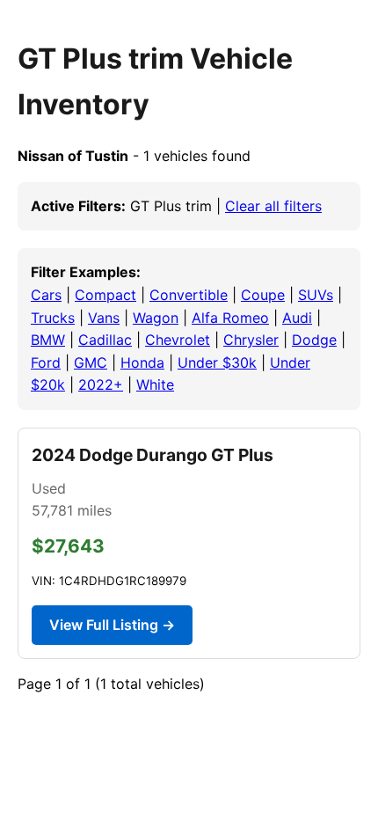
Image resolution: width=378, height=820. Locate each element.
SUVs (315, 295)
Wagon (155, 317)
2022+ (100, 384)
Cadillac (105, 339)
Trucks (53, 317)
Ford (46, 362)
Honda (142, 362)
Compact (105, 295)
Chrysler (251, 339)
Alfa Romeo (230, 317)
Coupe (263, 295)
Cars (46, 295)
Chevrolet (177, 339)
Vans (104, 317)
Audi (297, 317)
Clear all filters (273, 206)
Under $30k (217, 362)
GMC (90, 362)
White (155, 384)
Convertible (188, 295)
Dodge (314, 339)
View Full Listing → (112, 624)
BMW (48, 339)
